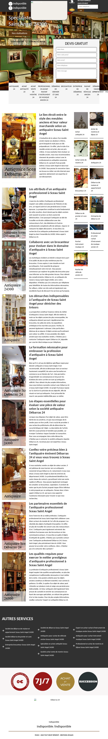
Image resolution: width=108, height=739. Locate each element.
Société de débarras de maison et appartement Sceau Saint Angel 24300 (19, 630)
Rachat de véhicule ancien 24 (87, 91)
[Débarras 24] (49, 10)
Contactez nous (37, 42)
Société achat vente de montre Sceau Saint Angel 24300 (54, 653)
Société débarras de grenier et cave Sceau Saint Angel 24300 (18, 638)
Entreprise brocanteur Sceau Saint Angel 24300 (20, 646)
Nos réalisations (19, 33)
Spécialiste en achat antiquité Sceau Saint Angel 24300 (54, 645)
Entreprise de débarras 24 (77, 90)
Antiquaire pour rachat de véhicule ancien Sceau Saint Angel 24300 (53, 637)
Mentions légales (66, 735)
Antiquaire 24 (14, 87)
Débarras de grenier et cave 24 (56, 91)
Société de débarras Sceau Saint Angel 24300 (55, 629)
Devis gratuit (17, 42)
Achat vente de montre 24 (33, 91)
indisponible (19, 3)
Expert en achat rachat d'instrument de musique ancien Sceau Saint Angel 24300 (91, 629)
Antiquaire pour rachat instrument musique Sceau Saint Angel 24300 (88, 637)
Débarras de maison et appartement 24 (98, 90)
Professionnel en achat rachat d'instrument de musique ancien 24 (44, 93)
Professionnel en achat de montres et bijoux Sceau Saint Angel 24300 (89, 645)
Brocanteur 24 (66, 87)
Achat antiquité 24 (24, 89)
